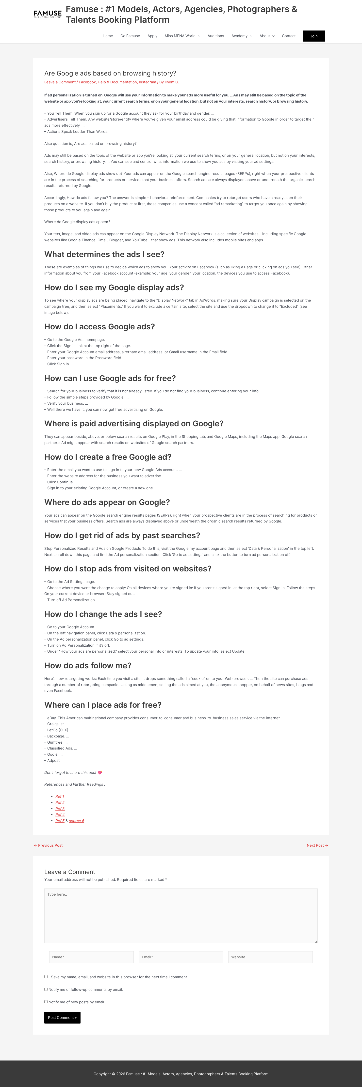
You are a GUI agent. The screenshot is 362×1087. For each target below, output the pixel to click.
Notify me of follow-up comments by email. (86, 989)
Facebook (87, 82)
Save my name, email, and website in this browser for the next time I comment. (119, 977)
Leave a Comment (60, 82)
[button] (198, 36)
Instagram (147, 82)
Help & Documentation (117, 82)
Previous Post (48, 845)
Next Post (317, 845)
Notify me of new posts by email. (77, 1002)
